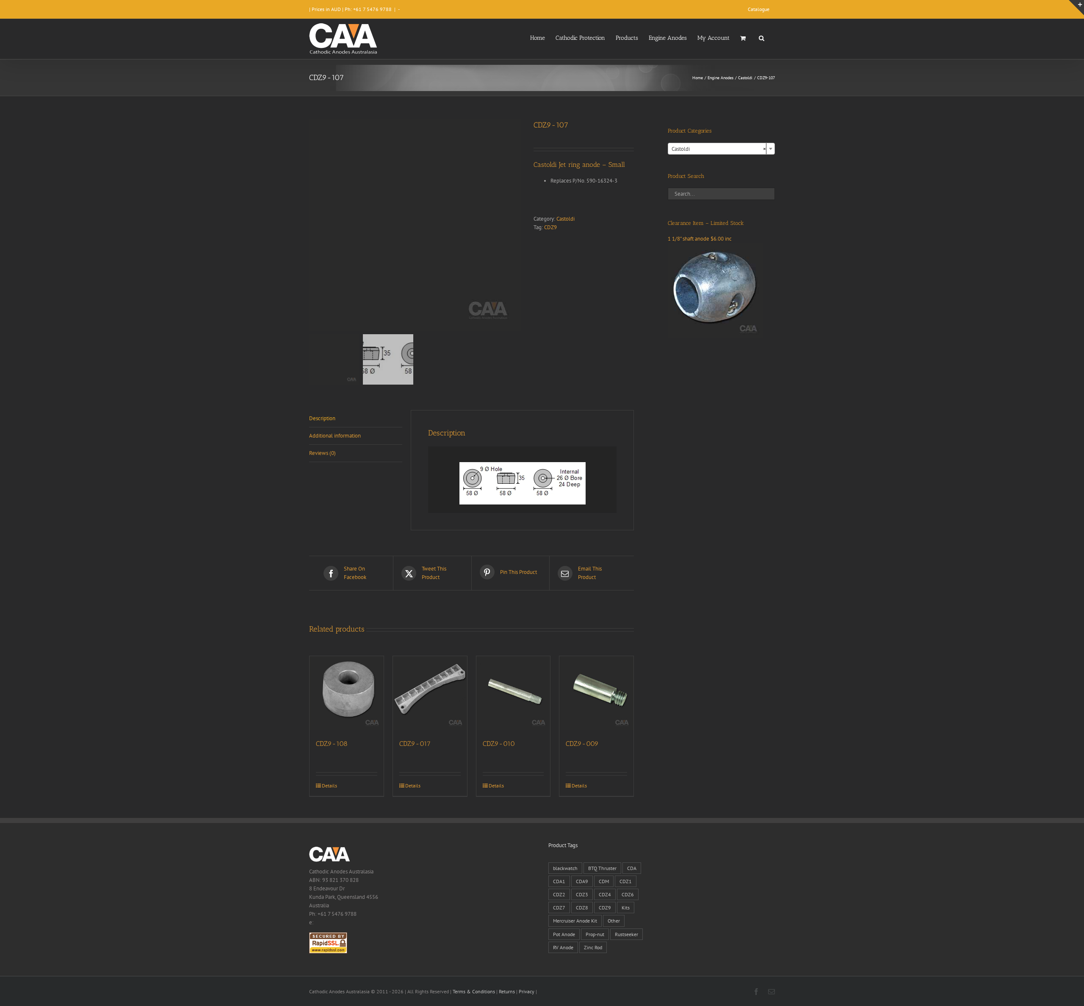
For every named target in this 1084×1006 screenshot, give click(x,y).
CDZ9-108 (332, 744)
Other (614, 920)
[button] (761, 37)
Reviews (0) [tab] (322, 453)
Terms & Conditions (474, 991)
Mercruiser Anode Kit (575, 920)
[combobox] (721, 149)
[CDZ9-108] (347, 693)
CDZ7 (559, 907)
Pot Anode (564, 934)
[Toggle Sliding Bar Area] (1076, 7)
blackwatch (565, 868)
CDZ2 (559, 894)
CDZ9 (550, 227)
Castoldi (565, 218)
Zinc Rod (593, 947)
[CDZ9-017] (430, 693)
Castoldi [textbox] (719, 148)
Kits (626, 907)
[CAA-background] (415, 225)
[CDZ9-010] (513, 693)
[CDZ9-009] (596, 693)
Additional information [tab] (335, 435)
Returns (507, 991)
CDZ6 (628, 894)
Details (329, 785)
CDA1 (559, 881)
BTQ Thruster (602, 868)
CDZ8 (582, 907)
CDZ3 (582, 894)
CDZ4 (605, 894)
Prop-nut (595, 934)
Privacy (526, 991)
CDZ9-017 (415, 744)
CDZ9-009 (582, 744)
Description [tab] (322, 418)
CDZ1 (625, 881)
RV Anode (563, 947)
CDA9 (582, 881)
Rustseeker (626, 934)
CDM (604, 881)
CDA (631, 868)
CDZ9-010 (499, 744)
